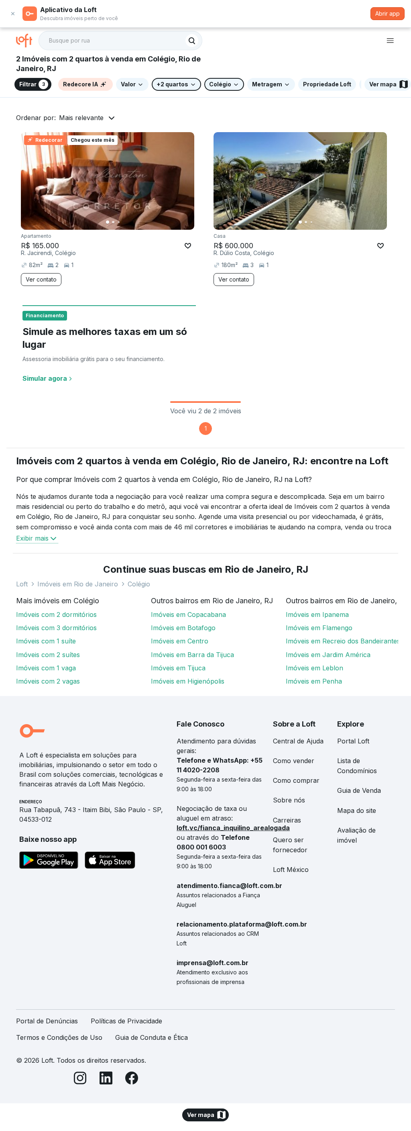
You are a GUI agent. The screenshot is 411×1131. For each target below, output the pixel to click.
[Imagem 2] (113, 222)
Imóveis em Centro (179, 641)
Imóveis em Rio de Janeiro (77, 584)
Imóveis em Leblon (314, 668)
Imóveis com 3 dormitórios (56, 628)
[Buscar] (191, 40)
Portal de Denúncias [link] (47, 1021)
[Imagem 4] (124, 222)
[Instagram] (80, 1079)
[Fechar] (12, 13)
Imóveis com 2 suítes (48, 655)
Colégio (139, 584)
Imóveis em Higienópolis (187, 681)
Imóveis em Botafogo (183, 628)
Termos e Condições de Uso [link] (59, 1037)
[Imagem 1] (107, 222)
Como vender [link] (293, 761)
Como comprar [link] (296, 780)
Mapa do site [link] (356, 810)
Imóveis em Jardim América (328, 655)
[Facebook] (131, 1079)
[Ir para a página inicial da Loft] (27, 41)
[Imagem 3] (119, 222)
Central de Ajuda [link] (298, 741)
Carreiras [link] (287, 820)
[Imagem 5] (130, 222)
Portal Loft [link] (353, 741)
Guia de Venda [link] (359, 790)
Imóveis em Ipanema (317, 614)
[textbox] (120, 40)
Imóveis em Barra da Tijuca (192, 655)
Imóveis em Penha (314, 681)
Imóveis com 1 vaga (46, 668)
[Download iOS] (110, 861)
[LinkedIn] (106, 1079)
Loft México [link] (291, 870)
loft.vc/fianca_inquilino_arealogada (233, 828)
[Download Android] (48, 861)
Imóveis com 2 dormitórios (56, 614)
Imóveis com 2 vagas (48, 681)
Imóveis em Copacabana (188, 614)
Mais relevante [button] (81, 118)
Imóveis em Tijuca (178, 668)
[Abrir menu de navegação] (390, 41)
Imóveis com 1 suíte (46, 641)
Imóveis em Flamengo (319, 628)
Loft (22, 584)
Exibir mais (32, 538)
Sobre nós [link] (289, 800)
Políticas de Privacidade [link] (126, 1021)
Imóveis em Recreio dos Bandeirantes (343, 641)
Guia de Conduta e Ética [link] (151, 1037)
